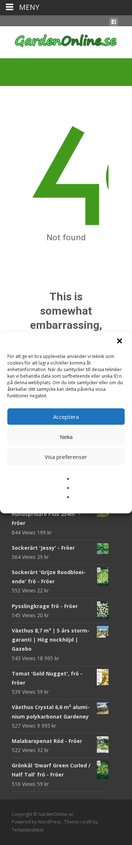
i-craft (86, 822)
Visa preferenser (66, 456)
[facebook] (113, 23)
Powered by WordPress (37, 822)
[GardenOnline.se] (66, 40)
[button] (120, 341)
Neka (66, 436)
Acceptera (66, 416)
